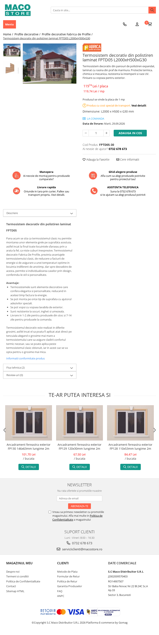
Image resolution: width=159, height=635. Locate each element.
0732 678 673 (81, 543)
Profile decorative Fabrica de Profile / (67, 34)
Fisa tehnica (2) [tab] (15, 367)
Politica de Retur (67, 581)
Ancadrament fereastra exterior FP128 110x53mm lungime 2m (130, 447)
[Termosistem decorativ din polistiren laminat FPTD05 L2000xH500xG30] (49, 63)
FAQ (59, 591)
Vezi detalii (138, 105)
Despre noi (12, 571)
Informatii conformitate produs (25, 358)
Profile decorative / (27, 34)
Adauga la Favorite (98, 159)
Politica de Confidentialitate (23, 581)
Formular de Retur (68, 576)
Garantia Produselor (69, 586)
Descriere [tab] (12, 213)
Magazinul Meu (19, 563)
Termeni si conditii (17, 576)
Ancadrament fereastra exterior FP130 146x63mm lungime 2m (29, 447)
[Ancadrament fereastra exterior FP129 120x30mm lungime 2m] (79, 423)
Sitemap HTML (15, 591)
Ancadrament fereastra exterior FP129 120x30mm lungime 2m (79, 447)
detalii (30, 467)
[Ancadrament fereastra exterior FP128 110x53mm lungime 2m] (130, 423)
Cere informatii (129, 159)
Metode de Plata (67, 571)
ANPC (60, 596)
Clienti (63, 563)
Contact (11, 586)
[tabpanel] (49, 63)
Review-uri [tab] (14, 375)
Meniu (9, 24)
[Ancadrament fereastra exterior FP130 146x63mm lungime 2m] (28, 423)
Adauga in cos (130, 133)
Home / (8, 34)
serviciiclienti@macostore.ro (81, 549)
